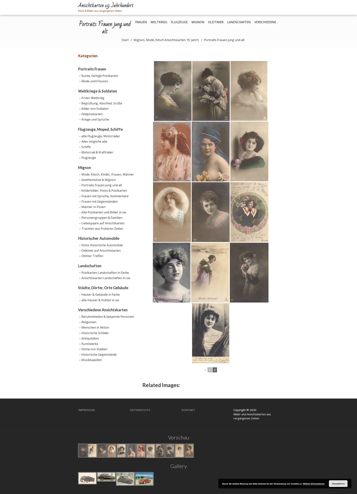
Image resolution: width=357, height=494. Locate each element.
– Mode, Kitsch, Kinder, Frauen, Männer (106, 174)
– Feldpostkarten (91, 114)
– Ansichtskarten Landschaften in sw (104, 278)
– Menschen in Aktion (94, 327)
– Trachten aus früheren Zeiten (101, 229)
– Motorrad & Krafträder (96, 152)
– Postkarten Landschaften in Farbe (104, 273)
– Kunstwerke (88, 344)
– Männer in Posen (92, 207)
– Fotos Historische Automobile (101, 245)
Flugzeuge (179, 22)
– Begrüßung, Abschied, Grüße (100, 103)
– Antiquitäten (89, 338)
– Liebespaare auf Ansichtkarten (101, 223)
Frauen (141, 22)
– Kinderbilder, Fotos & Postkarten (103, 190)
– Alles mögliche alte (93, 141)
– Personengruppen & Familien (100, 218)
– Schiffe (85, 147)
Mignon (198, 22)
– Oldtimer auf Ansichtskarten (100, 250)
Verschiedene (265, 22)
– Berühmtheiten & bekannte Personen (106, 317)
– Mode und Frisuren (93, 81)
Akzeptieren (338, 483)
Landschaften (239, 22)
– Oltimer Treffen (91, 256)
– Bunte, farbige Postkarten (98, 76)
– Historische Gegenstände (98, 354)
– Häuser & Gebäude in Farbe (99, 294)
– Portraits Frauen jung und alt (100, 185)
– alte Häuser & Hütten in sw (99, 300)
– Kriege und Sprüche (94, 119)
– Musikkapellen (90, 360)
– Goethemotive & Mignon (97, 180)
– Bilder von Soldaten (94, 109)
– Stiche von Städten (93, 349)
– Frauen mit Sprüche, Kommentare (103, 196)
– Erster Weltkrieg (91, 98)
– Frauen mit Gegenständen (98, 201)
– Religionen (87, 322)
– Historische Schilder (94, 333)
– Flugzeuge (87, 158)
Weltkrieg (159, 22)
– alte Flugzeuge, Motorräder (99, 136)
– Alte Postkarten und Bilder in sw (102, 212)
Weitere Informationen (314, 483)
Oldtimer (215, 22)
